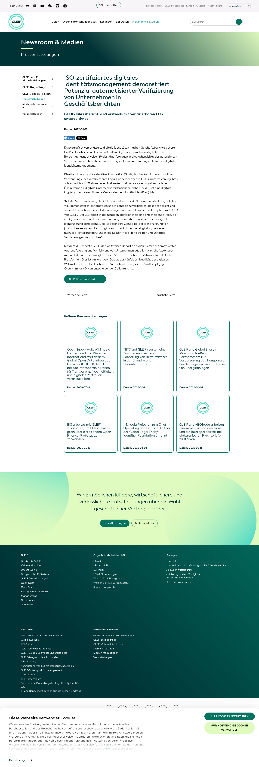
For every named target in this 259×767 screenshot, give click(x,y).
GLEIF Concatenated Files (36, 648)
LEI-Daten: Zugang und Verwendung (42, 635)
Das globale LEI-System (35, 574)
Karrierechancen (154, 5)
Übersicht (98, 561)
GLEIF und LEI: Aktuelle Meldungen (34, 79)
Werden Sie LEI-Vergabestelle (110, 578)
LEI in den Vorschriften (179, 582)
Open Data (27, 583)
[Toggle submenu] (52, 79)
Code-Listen (28, 674)
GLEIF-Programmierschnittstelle (39, 657)
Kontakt (190, 5)
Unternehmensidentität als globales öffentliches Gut (196, 565)
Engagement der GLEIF (34, 591)
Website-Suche (215, 5)
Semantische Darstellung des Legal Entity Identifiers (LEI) (51, 685)
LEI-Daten (122, 21)
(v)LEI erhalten (108, 5)
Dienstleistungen (115, 523)
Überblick (171, 561)
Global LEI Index (30, 640)
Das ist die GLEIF (31, 561)
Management (29, 596)
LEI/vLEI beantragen (105, 574)
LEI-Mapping (28, 661)
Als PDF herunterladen (83, 279)
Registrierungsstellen (105, 587)
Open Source (28, 587)
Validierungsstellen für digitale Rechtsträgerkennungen (183, 576)
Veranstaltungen (32, 114)
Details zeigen (18, 760)
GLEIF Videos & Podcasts (36, 94)
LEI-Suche (26, 644)
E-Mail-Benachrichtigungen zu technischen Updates (51, 691)
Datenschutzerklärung (118, 748)
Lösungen (106, 21)
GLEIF (55, 21)
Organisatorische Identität (80, 21)
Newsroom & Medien (145, 21)
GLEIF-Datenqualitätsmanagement (41, 670)
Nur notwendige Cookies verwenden (229, 728)
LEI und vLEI (100, 565)
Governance (28, 600)
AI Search (200, 5)
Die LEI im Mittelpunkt (179, 570)
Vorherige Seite (76, 295)
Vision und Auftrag (31, 565)
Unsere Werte (29, 570)
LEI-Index (98, 570)
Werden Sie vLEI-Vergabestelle (111, 583)
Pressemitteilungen (33, 99)
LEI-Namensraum (31, 679)
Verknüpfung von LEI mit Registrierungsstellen (47, 666)
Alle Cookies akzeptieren (230, 716)
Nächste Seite (166, 295)
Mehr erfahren (144, 523)
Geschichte (27, 604)
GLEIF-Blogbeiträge (174, 5)
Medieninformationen (34, 106)
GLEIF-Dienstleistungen (34, 578)
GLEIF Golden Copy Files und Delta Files (44, 653)
